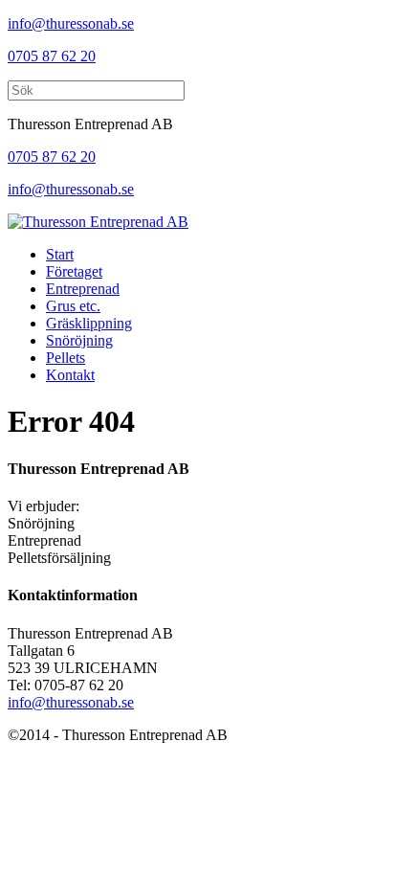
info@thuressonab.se (71, 23)
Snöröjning (79, 340)
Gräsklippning (89, 323)
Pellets (65, 357)
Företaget (74, 271)
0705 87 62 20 (52, 56)
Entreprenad (83, 289)
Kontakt (70, 375)
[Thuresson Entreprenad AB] (98, 221)
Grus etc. (73, 306)
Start (60, 254)
